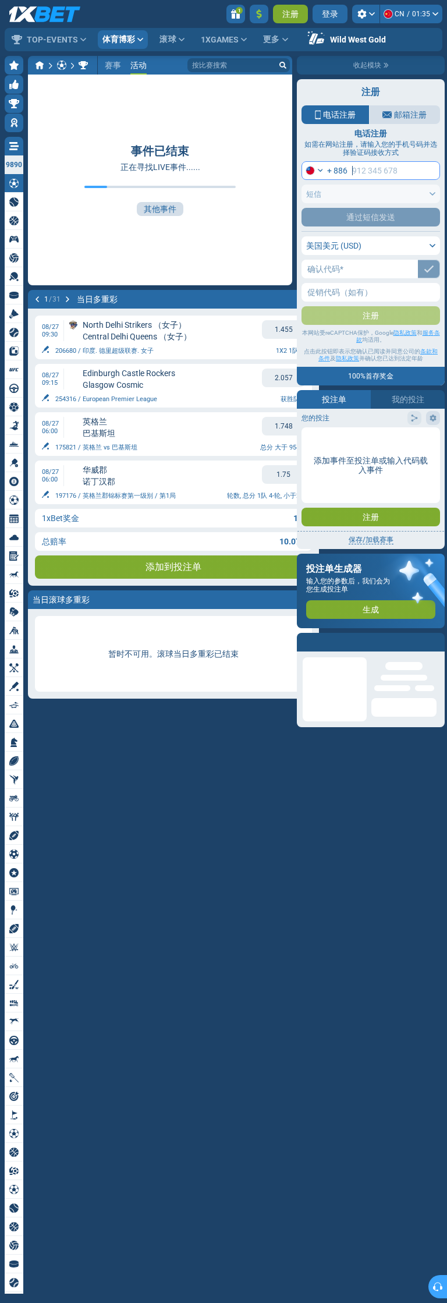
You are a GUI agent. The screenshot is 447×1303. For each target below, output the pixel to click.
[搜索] (283, 65)
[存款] (259, 14)
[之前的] (37, 299)
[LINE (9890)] (40, 65)
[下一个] (67, 299)
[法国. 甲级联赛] (83, 65)
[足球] (62, 65)
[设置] (365, 14)
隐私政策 (405, 333)
